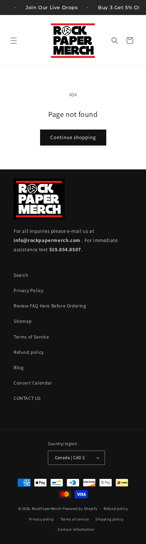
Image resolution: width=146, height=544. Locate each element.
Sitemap (23, 321)
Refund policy (29, 352)
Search (21, 275)
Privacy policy (41, 519)
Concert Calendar (33, 383)
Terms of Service (31, 337)
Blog (18, 367)
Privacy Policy (28, 290)
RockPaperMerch (46, 508)
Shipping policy (109, 519)
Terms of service (74, 519)
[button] (13, 40)
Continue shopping (73, 137)
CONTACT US (27, 398)
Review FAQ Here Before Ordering (50, 306)
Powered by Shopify (79, 508)
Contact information (76, 529)
